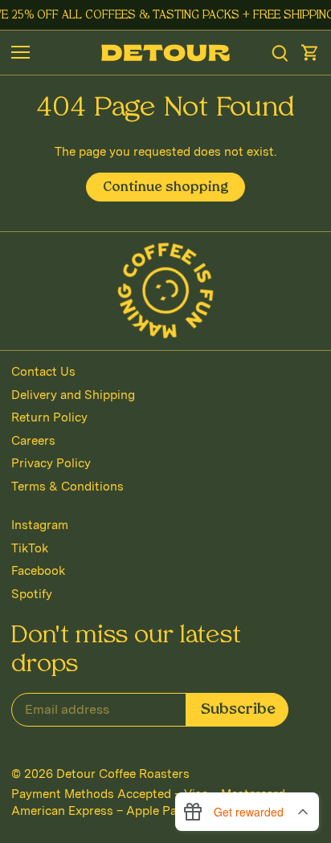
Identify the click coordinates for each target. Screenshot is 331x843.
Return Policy (49, 417)
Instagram (39, 525)
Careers (33, 441)
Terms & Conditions (67, 486)
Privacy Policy (51, 463)
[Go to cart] (310, 53)
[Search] (280, 53)
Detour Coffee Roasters (123, 774)
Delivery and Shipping (73, 395)
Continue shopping (165, 187)
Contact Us (43, 371)
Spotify (31, 594)
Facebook (38, 571)
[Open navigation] (20, 52)
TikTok (29, 548)
